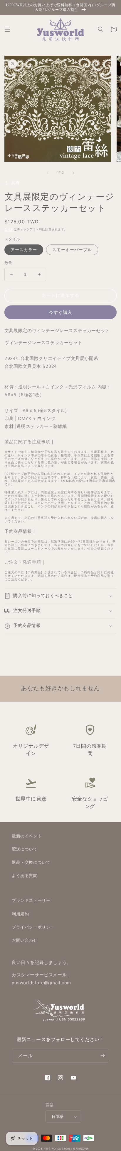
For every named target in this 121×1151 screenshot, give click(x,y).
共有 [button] (15, 182)
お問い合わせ (25, 940)
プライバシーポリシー (33, 926)
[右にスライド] (73, 172)
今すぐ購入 (60, 312)
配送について (25, 848)
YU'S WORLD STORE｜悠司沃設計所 (66, 1148)
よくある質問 (25, 875)
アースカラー (24, 249)
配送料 (9, 229)
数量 (8, 262)
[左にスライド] (47, 172)
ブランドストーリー (31, 900)
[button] (7, 29)
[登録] (102, 1055)
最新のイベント (27, 835)
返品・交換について (31, 862)
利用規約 (20, 913)
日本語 (57, 1116)
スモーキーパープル (72, 249)
